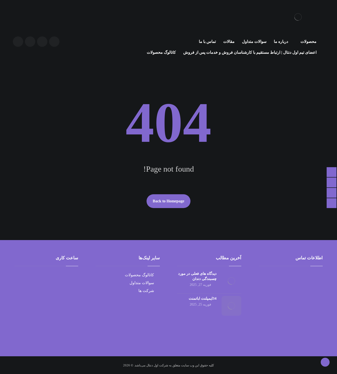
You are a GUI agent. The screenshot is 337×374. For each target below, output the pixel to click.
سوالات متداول (142, 283)
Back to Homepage (168, 201)
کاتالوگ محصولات (139, 275)
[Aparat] (54, 41)
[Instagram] (18, 41)
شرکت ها (146, 291)
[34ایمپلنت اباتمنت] (231, 306)
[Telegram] (30, 41)
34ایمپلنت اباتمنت (203, 298)
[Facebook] (42, 41)
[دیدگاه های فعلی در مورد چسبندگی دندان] (231, 281)
